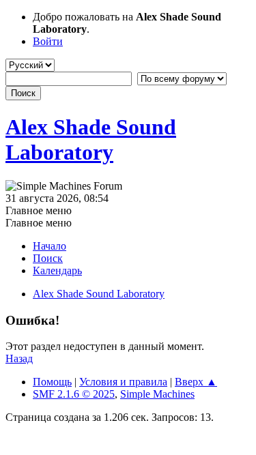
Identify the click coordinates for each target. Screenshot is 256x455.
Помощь (52, 381)
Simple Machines (157, 394)
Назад (19, 358)
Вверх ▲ (196, 381)
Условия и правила (123, 381)
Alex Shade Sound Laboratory (90, 139)
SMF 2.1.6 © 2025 (74, 394)
